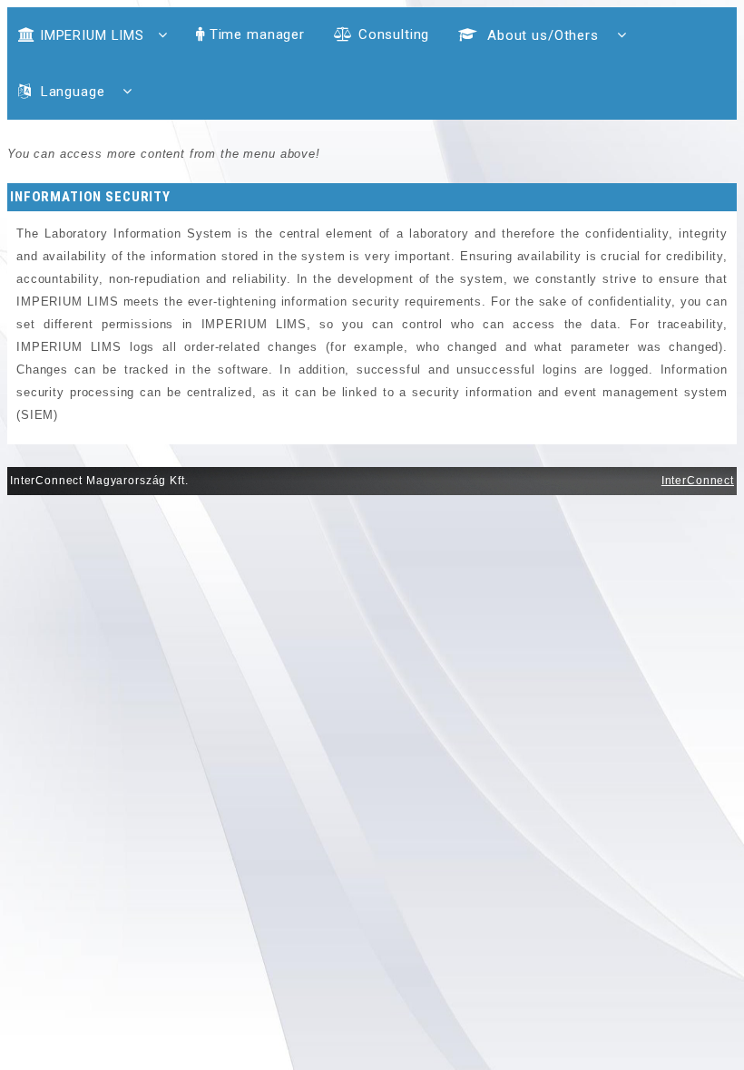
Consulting (394, 34)
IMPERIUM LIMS (92, 35)
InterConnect (697, 480)
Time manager (257, 34)
